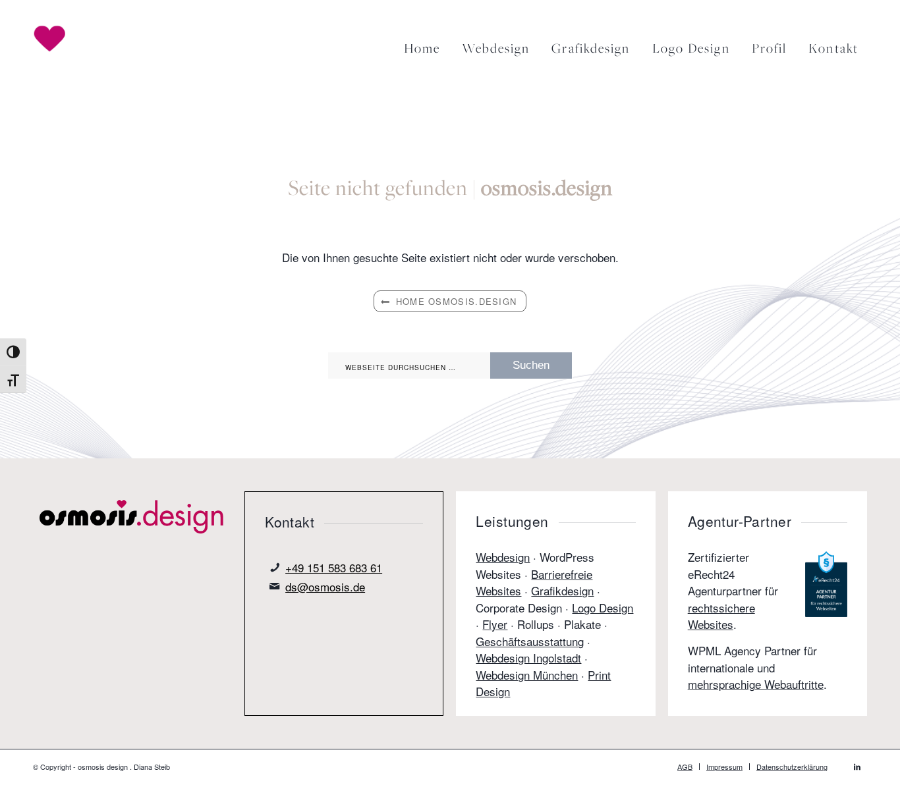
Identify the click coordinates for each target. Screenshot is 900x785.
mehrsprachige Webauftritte (756, 684)
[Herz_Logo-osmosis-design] (64, 39)
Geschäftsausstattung (530, 641)
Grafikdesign (562, 590)
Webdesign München (527, 674)
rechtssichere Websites (721, 616)
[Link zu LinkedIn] (857, 766)
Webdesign (503, 557)
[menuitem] (420, 43)
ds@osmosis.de (325, 586)
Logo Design (602, 607)
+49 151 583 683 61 (333, 567)
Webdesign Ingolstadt (528, 657)
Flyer (494, 624)
